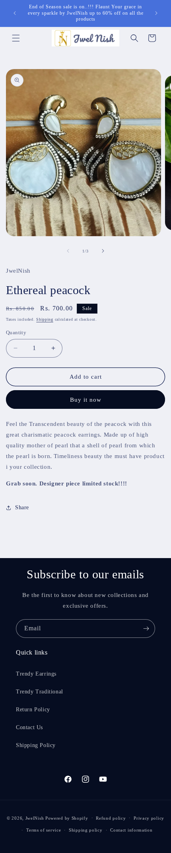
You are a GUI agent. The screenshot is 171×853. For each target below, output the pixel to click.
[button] (16, 38)
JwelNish (34, 817)
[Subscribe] (146, 628)
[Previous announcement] (14, 13)
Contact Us (29, 727)
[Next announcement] (156, 13)
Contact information (131, 830)
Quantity (16, 332)
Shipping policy (86, 830)
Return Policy (33, 709)
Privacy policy (149, 818)
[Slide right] (103, 251)
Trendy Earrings (36, 674)
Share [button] (22, 507)
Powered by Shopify (66, 817)
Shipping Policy (36, 745)
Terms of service (43, 830)
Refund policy (111, 818)
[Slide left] (68, 251)
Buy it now (85, 400)
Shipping (44, 319)
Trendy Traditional (39, 692)
